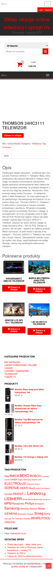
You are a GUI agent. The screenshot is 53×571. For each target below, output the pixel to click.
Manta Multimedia (35, 499)
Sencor (33, 508)
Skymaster (22, 514)
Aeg (6, 476)
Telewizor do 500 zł (16, 553)
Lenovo (8, 368)
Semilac (24, 508)
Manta (25, 499)
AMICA (14, 475)
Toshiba (27, 518)
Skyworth (30, 514)
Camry (7, 479)
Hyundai (8, 493)
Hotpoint (47, 488)
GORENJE (11, 487)
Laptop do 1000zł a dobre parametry (24, 556)
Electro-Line (36, 479)
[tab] (6, 155)
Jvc (25, 494)
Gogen (37, 484)
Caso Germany (24, 479)
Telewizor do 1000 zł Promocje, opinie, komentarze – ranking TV (25, 549)
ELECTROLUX (15, 483)
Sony (47, 513)
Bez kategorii (12, 362)
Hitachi (31, 488)
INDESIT (18, 494)
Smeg (38, 513)
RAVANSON (39, 504)
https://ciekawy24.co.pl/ (15, 533)
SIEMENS (10, 513)
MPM (7, 503)
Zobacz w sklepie (13, 135)
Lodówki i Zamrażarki (16, 371)
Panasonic (18, 503)
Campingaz (45, 476)
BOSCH (35, 475)
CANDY (14, 479)
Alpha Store (18, 566)
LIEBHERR (13, 498)
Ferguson (30, 484)
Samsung (12, 508)
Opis (6, 155)
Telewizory (37, 143)
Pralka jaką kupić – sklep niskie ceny (24, 544)
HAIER (24, 488)
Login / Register (45, 9)
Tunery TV (10, 376)
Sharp (41, 508)
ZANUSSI (9, 522)
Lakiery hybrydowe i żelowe (20, 365)
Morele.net (46, 499)
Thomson (6, 147)
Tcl (13, 518)
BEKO (24, 475)
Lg (43, 493)
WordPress (33, 563)
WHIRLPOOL (40, 518)
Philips (29, 503)
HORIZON (39, 488)
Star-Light (7, 518)
